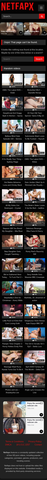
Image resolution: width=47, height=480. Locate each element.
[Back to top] (39, 472)
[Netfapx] (19, 7)
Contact (38, 445)
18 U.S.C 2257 (23, 445)
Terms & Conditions (14, 441)
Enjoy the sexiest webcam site (7, 31)
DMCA (8, 445)
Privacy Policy (35, 441)
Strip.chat (4, 33)
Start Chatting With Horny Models (32, 31)
